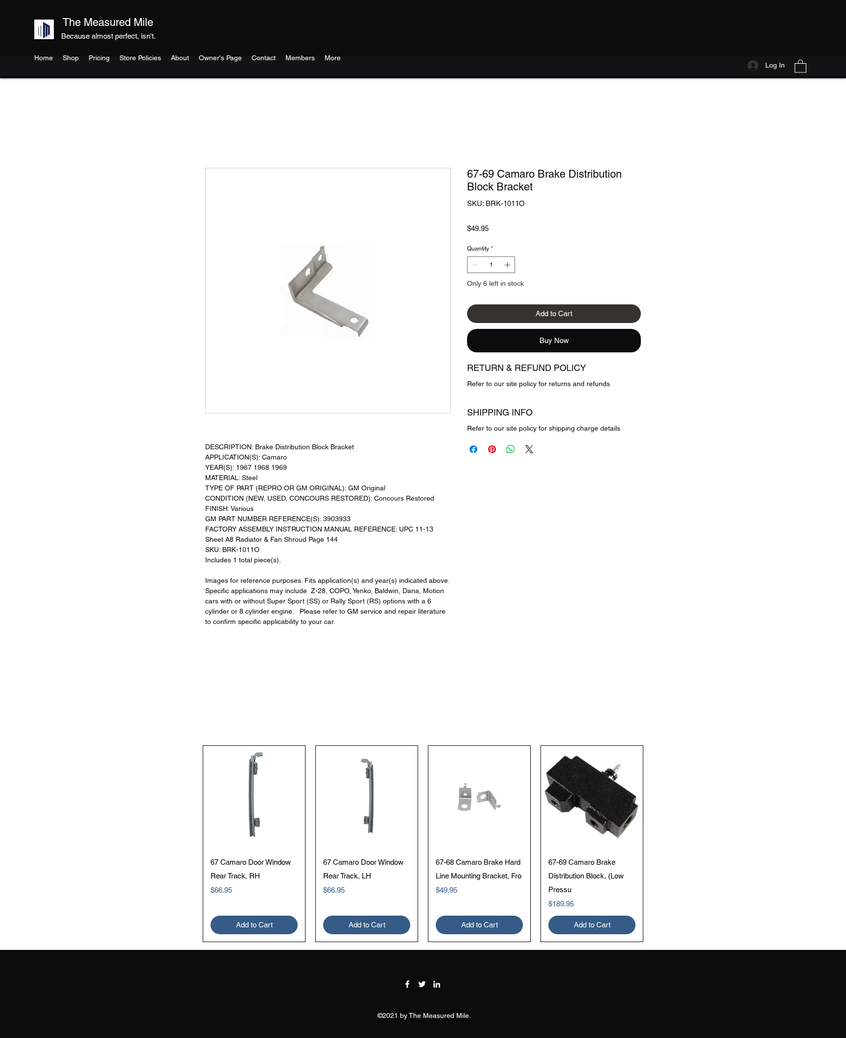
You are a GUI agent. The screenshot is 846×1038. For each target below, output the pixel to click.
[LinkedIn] (437, 984)
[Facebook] (407, 984)
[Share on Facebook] (473, 449)
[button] (800, 66)
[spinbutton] (491, 265)
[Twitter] (422, 984)
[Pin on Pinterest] (492, 449)
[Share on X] (529, 449)
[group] (423, 843)
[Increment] (508, 265)
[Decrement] (474, 265)
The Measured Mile (108, 22)
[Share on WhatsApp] (511, 449)
